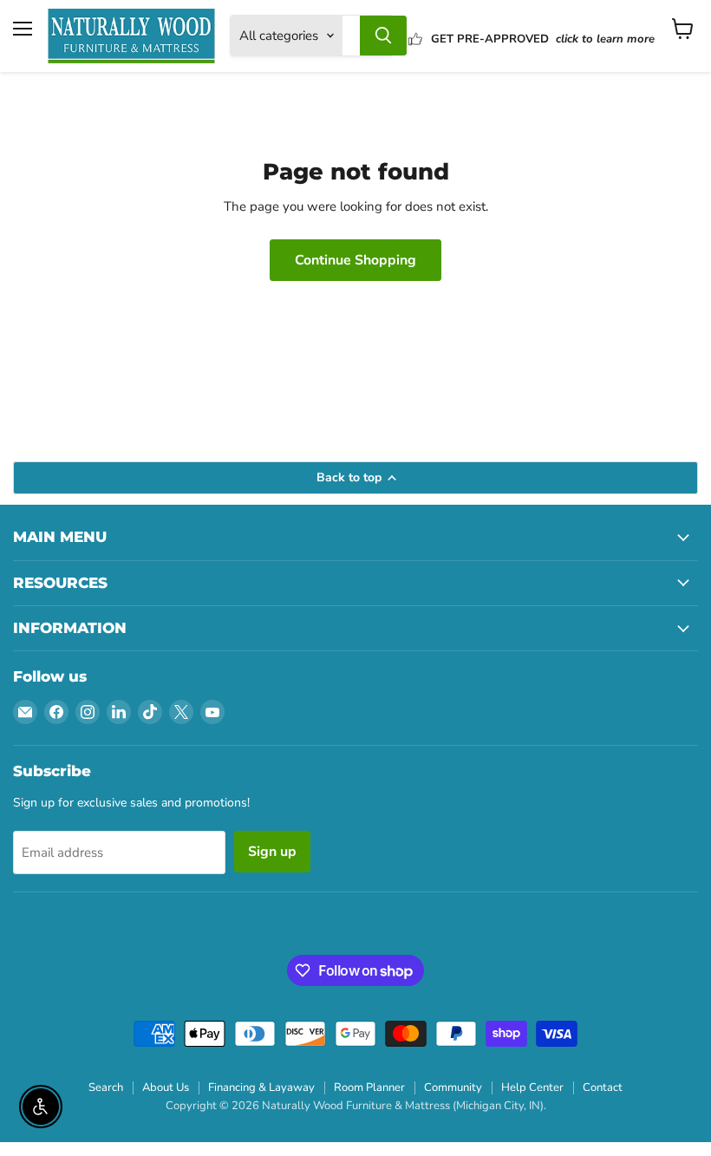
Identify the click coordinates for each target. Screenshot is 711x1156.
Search (105, 1087)
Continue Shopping (355, 260)
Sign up (272, 851)
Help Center (532, 1087)
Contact (603, 1087)
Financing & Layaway (261, 1087)
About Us (165, 1087)
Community (453, 1087)
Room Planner (369, 1087)
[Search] (383, 36)
